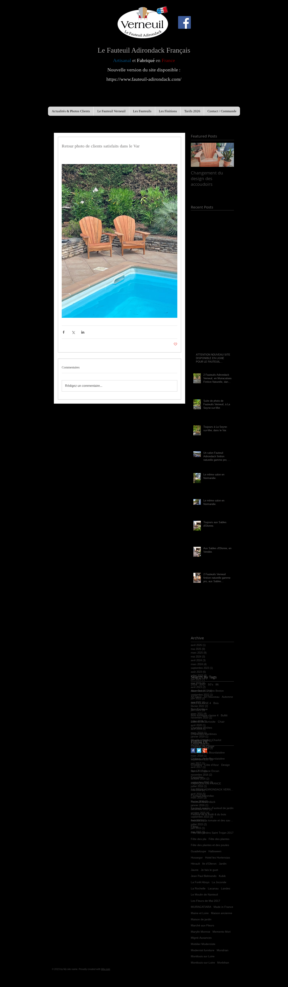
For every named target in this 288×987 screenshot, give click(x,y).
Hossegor (197, 857)
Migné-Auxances (201, 937)
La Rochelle (198, 888)
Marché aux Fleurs (202, 925)
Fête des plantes (219, 839)
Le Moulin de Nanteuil (204, 894)
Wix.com (105, 969)
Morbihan (223, 962)
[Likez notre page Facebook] (184, 22)
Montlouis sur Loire (203, 956)
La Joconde (219, 882)
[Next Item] (227, 155)
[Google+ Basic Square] (205, 750)
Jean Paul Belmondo (203, 875)
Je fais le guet (209, 869)
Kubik (222, 875)
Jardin (222, 863)
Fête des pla (198, 839)
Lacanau (213, 888)
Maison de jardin (201, 919)
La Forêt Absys (200, 882)
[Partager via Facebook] (63, 332)
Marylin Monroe (200, 931)
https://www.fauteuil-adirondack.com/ (143, 79)
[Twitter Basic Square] (199, 750)
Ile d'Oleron (209, 863)
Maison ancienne (221, 913)
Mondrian (222, 950)
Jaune (194, 869)
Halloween (214, 851)
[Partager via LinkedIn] (83, 332)
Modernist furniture (202, 950)
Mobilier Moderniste (203, 944)
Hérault (195, 863)
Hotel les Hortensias (217, 857)
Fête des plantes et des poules (210, 845)
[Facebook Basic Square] (193, 750)
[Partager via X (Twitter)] (73, 332)
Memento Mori (222, 931)
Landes (225, 888)
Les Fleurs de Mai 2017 (205, 900)
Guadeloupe (198, 851)
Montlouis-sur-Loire (203, 962)
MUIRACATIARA (201, 906)
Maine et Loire (200, 913)
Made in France (223, 906)
